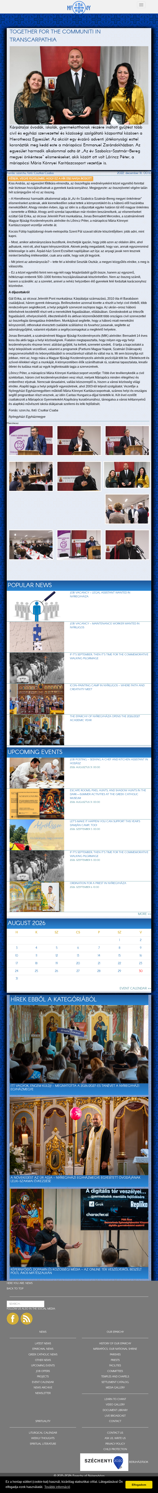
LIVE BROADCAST (115, 1416)
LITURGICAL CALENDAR (43, 1433)
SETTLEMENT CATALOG (115, 1382)
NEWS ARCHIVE (43, 1388)
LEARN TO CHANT (115, 1399)
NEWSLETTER (43, 1393)
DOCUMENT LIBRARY (115, 1410)
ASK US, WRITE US (115, 1438)
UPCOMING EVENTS (43, 1366)
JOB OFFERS (43, 1371)
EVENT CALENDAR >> (135, 988)
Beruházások (138, 1462)
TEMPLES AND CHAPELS (115, 1377)
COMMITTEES (115, 1371)
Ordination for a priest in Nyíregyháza (98, 883)
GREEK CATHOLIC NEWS (43, 1355)
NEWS (29, 1283)
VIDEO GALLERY (115, 1405)
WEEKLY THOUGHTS (43, 1438)
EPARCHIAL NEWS (42, 1349)
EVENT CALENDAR (43, 1382)
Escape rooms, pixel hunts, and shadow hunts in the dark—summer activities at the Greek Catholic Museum (108, 794)
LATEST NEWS (43, 1343)
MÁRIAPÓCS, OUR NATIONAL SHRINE (115, 1349)
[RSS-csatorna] (27, 1319)
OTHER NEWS (43, 1360)
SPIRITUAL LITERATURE (43, 1444)
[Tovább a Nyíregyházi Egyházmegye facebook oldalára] (13, 1319)
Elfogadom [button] (139, 1484)
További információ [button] (57, 1487)
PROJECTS (43, 1377)
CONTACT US (115, 1433)
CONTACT (115, 1421)
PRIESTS (115, 1360)
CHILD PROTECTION (115, 1449)
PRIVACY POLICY (115, 1444)
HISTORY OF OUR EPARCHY (115, 1343)
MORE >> (144, 914)
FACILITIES (115, 1366)
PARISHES (115, 1355)
